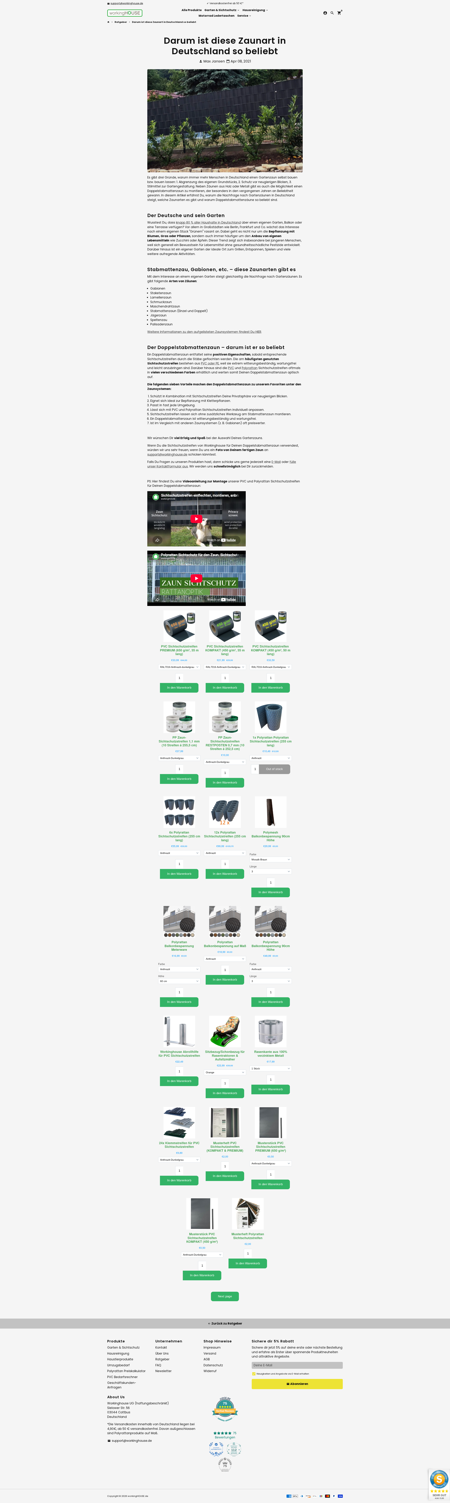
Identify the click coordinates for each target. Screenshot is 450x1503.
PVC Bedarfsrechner (122, 1377)
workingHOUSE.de (138, 1496)
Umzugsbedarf (118, 1365)
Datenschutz (213, 1365)
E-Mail (276, 462)
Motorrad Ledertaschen (216, 16)
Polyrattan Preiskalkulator (126, 1371)
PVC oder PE (210, 363)
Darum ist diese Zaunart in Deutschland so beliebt (164, 22)
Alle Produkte (192, 10)
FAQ (158, 1365)
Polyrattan (250, 368)
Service (244, 16)
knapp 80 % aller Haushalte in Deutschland (208, 222)
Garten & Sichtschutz (222, 10)
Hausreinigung (255, 10)
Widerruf (210, 1371)
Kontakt (161, 1347)
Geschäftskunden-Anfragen (121, 1385)
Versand (210, 1353)
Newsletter (163, 1371)
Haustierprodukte (120, 1359)
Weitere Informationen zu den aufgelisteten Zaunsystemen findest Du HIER (204, 332)
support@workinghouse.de (127, 3)
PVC (231, 368)
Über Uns (162, 1353)
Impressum (212, 1347)
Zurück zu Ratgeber (225, 1323)
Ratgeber (121, 22)
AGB (207, 1359)
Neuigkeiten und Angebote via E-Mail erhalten (283, 1373)
